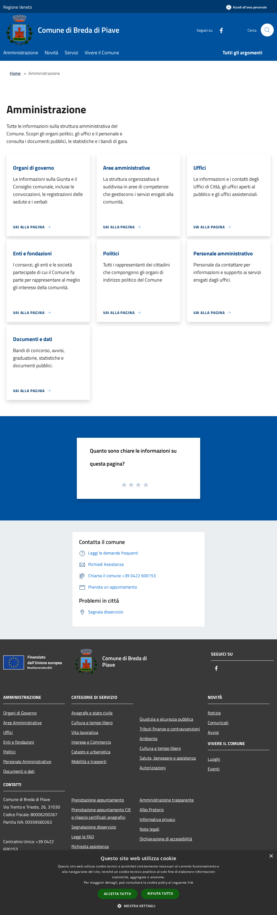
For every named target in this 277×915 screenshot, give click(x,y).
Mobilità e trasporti (89, 761)
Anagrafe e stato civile (92, 713)
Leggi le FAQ (82, 836)
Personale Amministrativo (27, 761)
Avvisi (213, 732)
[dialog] (138, 882)
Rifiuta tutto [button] (160, 893)
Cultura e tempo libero (92, 722)
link (190, 882)
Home (15, 73)
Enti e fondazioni (18, 742)
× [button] (271, 856)
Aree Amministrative (22, 722)
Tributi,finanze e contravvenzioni (170, 729)
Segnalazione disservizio (93, 827)
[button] (138, 906)
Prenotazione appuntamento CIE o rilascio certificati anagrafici (101, 813)
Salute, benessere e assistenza (168, 758)
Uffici (8, 732)
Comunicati (218, 722)
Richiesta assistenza (90, 846)
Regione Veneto (17, 7)
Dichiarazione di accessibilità (166, 839)
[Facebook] (219, 30)
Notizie (214, 713)
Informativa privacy (157, 819)
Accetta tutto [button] (117, 893)
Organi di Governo (20, 713)
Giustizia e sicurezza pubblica (166, 719)
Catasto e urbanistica (90, 752)
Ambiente (148, 738)
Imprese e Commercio (91, 742)
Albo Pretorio (152, 809)
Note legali (149, 829)
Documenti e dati (19, 771)
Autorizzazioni (153, 767)
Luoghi (214, 759)
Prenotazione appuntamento (97, 800)
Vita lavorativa (84, 732)
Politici (9, 752)
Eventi (214, 769)
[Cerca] (267, 30)
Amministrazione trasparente (167, 800)
